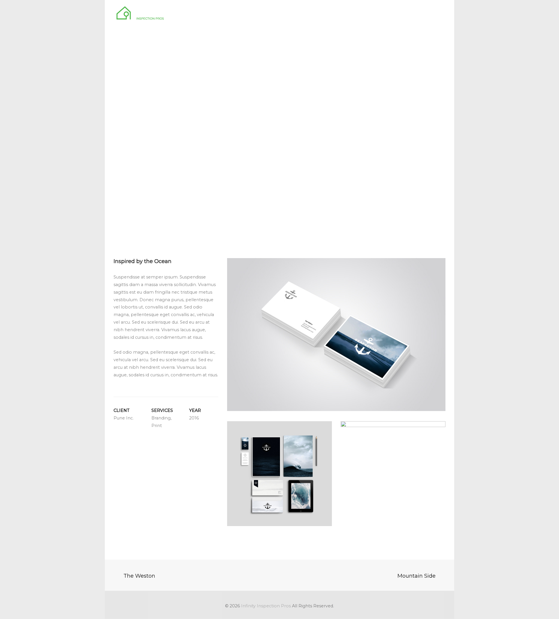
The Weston (139, 576)
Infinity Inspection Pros (266, 606)
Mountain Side (416, 576)
